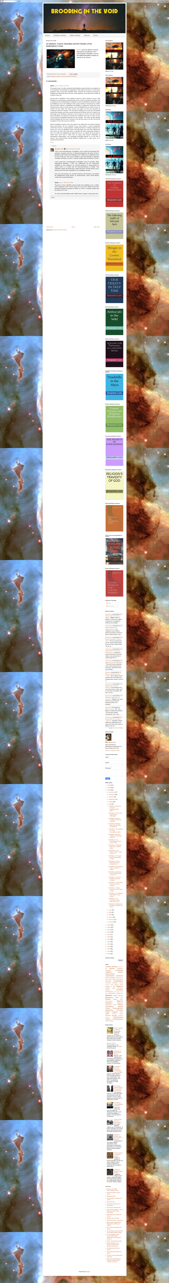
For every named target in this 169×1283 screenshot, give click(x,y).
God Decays (114, 984)
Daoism (107, 977)
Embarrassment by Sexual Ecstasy (118, 1154)
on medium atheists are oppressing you (114, 627)
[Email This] (70, 74)
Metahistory (109, 997)
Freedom (107, 984)
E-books (114, 979)
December (112, 792)
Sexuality (114, 1015)
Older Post (97, 227)
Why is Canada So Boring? (118, 1028)
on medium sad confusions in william (114, 615)
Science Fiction (117, 1013)
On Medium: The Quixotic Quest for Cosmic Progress (115, 884)
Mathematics (119, 993)
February (111, 919)
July (110, 804)
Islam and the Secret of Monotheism (118, 1121)
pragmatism (109, 1010)
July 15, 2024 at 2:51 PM (61, 85)
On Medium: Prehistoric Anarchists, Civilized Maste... (114, 846)
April (110, 914)
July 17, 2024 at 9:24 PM (66, 182)
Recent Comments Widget (117, 728)
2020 (108, 932)
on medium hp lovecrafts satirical (114, 685)
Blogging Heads (111, 1196)
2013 (108, 949)
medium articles (109, 709)
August (111, 801)
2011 (108, 953)
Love (115, 991)
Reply (52, 142)
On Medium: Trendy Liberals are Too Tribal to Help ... (115, 889)
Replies (54, 146)
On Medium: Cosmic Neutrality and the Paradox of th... (114, 862)
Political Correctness (71, 76)
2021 (108, 929)
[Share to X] (73, 74)
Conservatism (110, 974)
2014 (108, 946)
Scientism (108, 1015)
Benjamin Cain (56, 74)
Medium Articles (60, 35)
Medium (59, 76)
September (112, 799)
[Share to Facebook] (75, 74)
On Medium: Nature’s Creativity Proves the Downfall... (114, 820)
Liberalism (119, 990)
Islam (113, 988)
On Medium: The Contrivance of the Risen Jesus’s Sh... (114, 900)
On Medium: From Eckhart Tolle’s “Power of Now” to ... (115, 852)
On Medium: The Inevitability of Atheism (118, 1104)
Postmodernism (118, 1008)
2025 (108, 787)
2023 (108, 925)
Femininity (108, 983)
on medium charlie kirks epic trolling (113, 674)
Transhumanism (117, 1019)
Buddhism (53, 76)
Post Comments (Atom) (60, 230)
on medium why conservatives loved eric (114, 718)
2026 (108, 785)
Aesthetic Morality (111, 967)
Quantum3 (108, 707)
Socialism (120, 1015)
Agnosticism (120, 966)
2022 (108, 927)
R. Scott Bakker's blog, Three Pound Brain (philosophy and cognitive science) (114, 1237)
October (111, 797)
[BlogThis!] (72, 74)
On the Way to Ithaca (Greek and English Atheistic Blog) (115, 1231)
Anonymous (108, 614)
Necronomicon (109, 1001)
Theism (107, 1019)
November (112, 794)
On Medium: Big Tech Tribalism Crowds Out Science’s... (115, 836)
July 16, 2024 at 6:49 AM (73, 149)
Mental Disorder (118, 995)
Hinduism (107, 988)
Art (106, 968)
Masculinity (112, 993)
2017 (108, 939)
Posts (109, 603)
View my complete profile (112, 750)
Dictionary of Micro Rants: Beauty (117, 1052)
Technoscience (118, 1017)
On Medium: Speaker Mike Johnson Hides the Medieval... (114, 825)
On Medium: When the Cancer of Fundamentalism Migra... (114, 808)
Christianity (119, 970)
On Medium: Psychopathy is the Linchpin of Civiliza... (115, 868)
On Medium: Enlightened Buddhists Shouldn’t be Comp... (115, 905)
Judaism (107, 990)
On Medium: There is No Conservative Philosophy (115, 814)
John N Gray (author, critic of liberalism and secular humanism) (115, 1211)
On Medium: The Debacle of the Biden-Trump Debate (115, 895)
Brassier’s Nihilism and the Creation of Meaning (118, 1137)
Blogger (88, 1271)
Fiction (121, 983)
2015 (108, 944)
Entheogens (108, 981)
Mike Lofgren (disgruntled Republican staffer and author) (114, 1224)
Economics (120, 979)
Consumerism (110, 976)
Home (47, 35)
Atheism (112, 968)
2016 (108, 941)
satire (107, 1014)
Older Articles (75, 35)
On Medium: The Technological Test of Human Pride (114, 841)
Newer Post (50, 227)
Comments (110, 606)
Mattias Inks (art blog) (113, 1218)
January (111, 922)
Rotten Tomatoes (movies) (114, 1241)
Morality (63, 76)
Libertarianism (109, 991)
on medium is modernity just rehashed (114, 697)
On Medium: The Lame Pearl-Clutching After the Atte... (114, 857)
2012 (108, 951)
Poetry (114, 1004)
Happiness (119, 986)
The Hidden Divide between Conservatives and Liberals (118, 1088)
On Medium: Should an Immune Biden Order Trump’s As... (114, 873)
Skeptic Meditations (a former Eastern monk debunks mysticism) (113, 1244)
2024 (108, 790)
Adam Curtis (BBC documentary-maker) (113, 1189)
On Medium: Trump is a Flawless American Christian (114, 878)
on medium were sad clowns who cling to (114, 650)
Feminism (115, 983)
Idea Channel (110, 1201)
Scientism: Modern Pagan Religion (118, 1171)
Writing (111, 1020)
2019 (108, 934)
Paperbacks (120, 1003)
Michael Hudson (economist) (115, 1220)
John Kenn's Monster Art (114, 1207)
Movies (115, 999)
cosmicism (119, 976)
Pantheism (108, 1003)
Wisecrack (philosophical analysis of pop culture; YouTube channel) (114, 1260)
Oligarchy (120, 1001)
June (110, 910)
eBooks (87, 35)
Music (95, 35)
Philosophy (108, 1004)
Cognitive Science (114, 972)
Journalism (120, 988)
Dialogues (113, 977)
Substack (107, 1017)
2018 (108, 937)
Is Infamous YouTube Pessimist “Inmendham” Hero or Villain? (118, 1069)
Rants (121, 1012)
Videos (107, 1020)
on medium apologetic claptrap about (114, 639)
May (110, 912)
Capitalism (108, 970)
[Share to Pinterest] (77, 74)
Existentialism (118, 981)
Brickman (108, 672)
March (111, 917)
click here (119, 1046)
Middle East (119, 997)
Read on (79, 50)
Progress (115, 1012)
